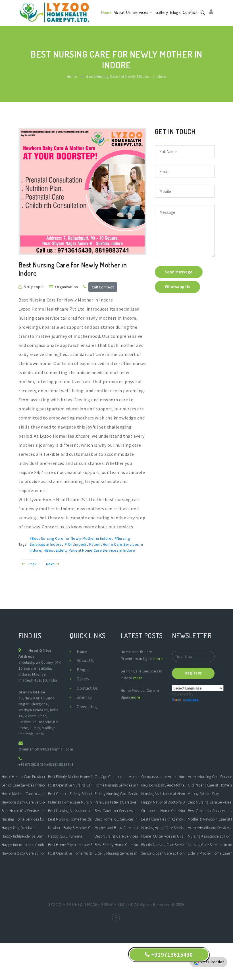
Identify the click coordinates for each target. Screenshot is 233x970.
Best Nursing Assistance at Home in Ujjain (70, 810)
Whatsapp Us (177, 286)
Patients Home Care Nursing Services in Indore (70, 802)
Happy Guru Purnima (65, 836)
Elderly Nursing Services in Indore (116, 853)
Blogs (175, 12)
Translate (190, 700)
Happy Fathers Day (203, 793)
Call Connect (103, 287)
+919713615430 (31, 764)
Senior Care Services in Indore (23, 785)
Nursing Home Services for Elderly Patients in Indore (23, 819)
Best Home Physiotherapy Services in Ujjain (70, 844)
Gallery (161, 12)
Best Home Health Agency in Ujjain (163, 819)
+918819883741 (60, 764)
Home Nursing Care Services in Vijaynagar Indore (210, 776)
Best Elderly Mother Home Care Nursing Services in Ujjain (70, 776)
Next (50, 563)
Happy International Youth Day (23, 844)
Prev (32, 563)
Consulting (87, 706)
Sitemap (84, 697)
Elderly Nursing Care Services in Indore (116, 793)
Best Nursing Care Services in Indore (116, 836)
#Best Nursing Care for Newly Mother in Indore (71, 538)
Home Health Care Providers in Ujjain (23, 776)
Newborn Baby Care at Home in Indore (23, 853)
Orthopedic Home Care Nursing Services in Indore (163, 810)
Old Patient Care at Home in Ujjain (210, 785)
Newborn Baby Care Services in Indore (23, 802)
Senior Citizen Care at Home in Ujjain (163, 853)
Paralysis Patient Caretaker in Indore (116, 802)
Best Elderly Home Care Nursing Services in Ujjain (116, 844)
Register (193, 673)
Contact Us (87, 688)
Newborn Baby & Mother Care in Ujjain (70, 827)
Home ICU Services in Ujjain (163, 836)
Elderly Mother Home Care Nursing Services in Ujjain (210, 853)
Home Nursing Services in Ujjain (116, 785)
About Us (122, 12)
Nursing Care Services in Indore (210, 844)
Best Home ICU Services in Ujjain (23, 810)
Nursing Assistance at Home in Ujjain (163, 793)
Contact (190, 12)
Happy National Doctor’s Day (163, 802)
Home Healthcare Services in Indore (210, 827)
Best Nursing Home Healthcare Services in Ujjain (70, 819)
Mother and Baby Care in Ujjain (116, 827)
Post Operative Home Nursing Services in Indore (70, 853)
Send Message (179, 272)
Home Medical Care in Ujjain (23, 793)
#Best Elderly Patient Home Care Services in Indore (89, 550)
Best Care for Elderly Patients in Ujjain (70, 793)
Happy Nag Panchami (18, 827)
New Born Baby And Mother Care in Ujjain (163, 785)
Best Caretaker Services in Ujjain (116, 810)
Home (106, 12)
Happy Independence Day (22, 836)
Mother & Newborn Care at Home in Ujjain (210, 819)
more (158, 658)
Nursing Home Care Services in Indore (163, 827)
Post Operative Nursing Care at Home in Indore (70, 785)
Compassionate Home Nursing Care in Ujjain (163, 776)
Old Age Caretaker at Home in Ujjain (116, 776)
